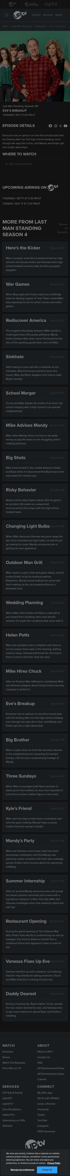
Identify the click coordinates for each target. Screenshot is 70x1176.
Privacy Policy (53, 1163)
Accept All (47, 1169)
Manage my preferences (22, 1169)
